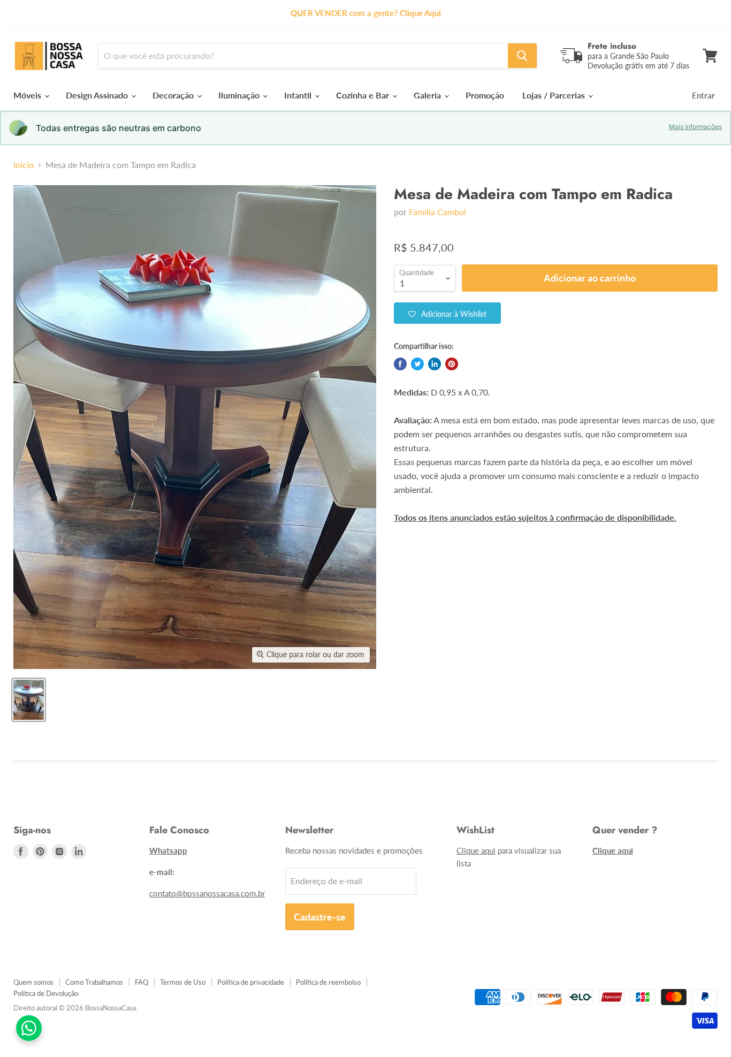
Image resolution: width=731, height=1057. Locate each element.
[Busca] (522, 55)
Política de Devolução (45, 993)
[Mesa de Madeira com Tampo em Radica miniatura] (28, 700)
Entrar (703, 95)
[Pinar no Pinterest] (451, 364)
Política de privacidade (250, 982)
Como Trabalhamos (94, 982)
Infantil (299, 95)
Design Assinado (98, 95)
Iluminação (240, 95)
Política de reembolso (328, 982)
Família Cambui (437, 212)
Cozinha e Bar (363, 95)
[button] (447, 313)
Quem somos (33, 982)
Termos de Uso (182, 982)
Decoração (174, 95)
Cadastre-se (320, 917)
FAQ (141, 982)
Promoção (485, 95)
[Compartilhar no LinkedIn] (434, 364)
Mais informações (695, 127)
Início (23, 165)
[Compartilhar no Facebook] (400, 364)
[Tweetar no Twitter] (417, 364)
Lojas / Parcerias (554, 95)
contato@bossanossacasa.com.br (207, 893)
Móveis (28, 95)
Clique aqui (476, 850)
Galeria (428, 95)
